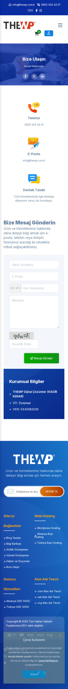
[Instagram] (40, 11)
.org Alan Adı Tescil (48, 602)
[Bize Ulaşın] (22, 25)
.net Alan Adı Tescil (48, 597)
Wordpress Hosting (48, 528)
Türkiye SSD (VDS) (17, 606)
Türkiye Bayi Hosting (49, 542)
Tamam (34, 674)
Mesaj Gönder (43, 358)
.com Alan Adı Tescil (49, 591)
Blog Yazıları (13, 537)
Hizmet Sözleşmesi (17, 555)
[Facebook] (37, 11)
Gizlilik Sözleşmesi (17, 549)
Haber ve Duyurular (18, 561)
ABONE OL (52, 491)
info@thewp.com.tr (24, 4)
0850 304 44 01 (50, 4)
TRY (30, 10)
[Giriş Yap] (48, 33)
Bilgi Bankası (13, 543)
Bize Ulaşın (12, 566)
